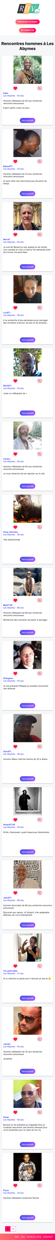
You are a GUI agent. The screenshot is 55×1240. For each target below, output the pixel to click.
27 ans (20, 973)
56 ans (20, 1119)
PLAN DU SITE (34, 1237)
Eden (5, 93)
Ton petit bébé (10, 971)
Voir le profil (27, 120)
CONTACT (48, 1237)
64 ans (20, 461)
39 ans (20, 754)
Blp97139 (7, 605)
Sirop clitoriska (10, 532)
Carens (6, 459)
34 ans (20, 1193)
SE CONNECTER (27, 30)
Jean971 (7, 897)
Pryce (6, 1190)
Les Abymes (9, 95)
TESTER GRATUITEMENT (28, 22)
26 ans (20, 827)
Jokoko (6, 1044)
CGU (23, 1237)
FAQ (17, 1237)
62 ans (20, 242)
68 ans (20, 607)
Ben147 (6, 239)
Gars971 (7, 751)
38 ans (20, 315)
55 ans (20, 681)
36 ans (20, 534)
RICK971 (7, 385)
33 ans (20, 169)
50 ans (20, 95)
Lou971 (6, 312)
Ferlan (6, 1117)
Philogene (8, 678)
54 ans (20, 388)
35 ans (20, 1046)
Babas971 (8, 166)
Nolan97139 (9, 824)
